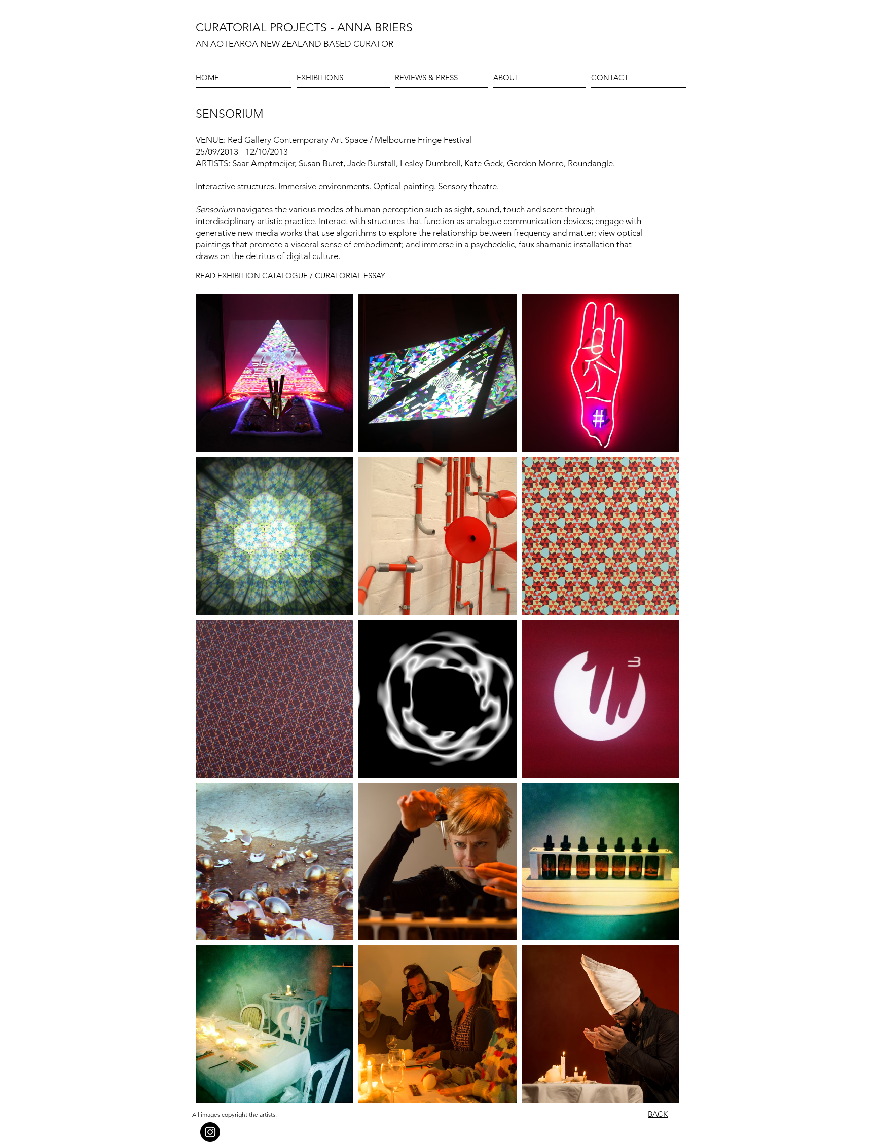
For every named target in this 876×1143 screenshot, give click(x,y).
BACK (658, 1114)
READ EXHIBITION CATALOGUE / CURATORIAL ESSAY (290, 275)
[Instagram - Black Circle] (210, 1132)
